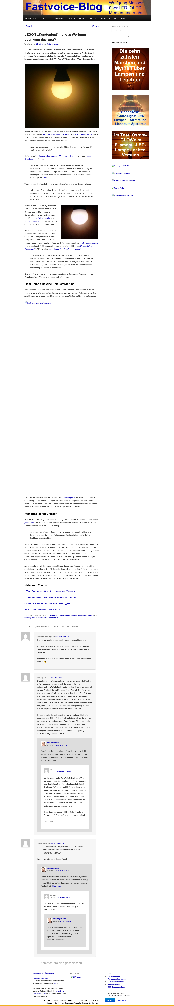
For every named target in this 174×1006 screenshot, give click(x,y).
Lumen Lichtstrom (31, 221)
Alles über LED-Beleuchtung (35, 18)
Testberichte (82, 615)
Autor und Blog (119, 18)
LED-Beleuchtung (64, 615)
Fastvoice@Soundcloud (117, 979)
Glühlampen (57, 886)
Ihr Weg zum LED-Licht (75, 18)
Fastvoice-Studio (114, 976)
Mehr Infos (121, 1000)
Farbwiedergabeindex (89, 242)
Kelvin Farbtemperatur (41, 218)
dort (55, 751)
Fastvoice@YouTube (116, 981)
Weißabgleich (69, 497)
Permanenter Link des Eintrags (49, 618)
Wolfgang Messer (53, 44)
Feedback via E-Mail (40, 978)
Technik (74, 615)
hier (44, 177)
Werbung (90, 615)
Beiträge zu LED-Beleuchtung (99, 18)
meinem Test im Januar (82, 134)
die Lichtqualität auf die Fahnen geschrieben (67, 249)
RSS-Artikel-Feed (114, 984)
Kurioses (53, 615)
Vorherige (28, 26)
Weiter (95, 26)
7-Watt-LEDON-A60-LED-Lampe (55, 134)
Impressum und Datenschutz (43, 973)
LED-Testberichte (56, 18)
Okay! (109, 1000)
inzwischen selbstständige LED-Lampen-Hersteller (56, 156)
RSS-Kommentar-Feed (116, 987)
